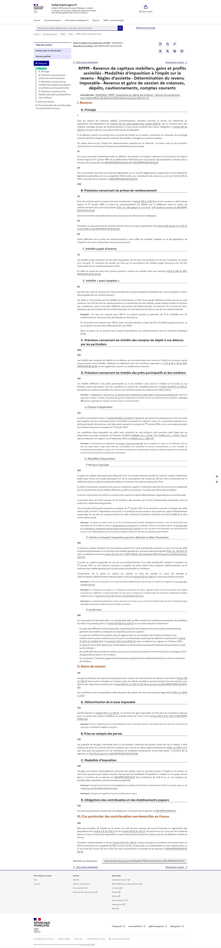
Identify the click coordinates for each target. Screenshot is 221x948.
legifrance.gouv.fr (157, 926)
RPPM (63, 34)
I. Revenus (42, 68)
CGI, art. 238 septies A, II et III (132, 207)
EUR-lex (115, 896)
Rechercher (120, 28)
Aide (35, 880)
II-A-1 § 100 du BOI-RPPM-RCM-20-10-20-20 (98, 228)
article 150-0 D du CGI (162, 716)
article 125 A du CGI (103, 596)
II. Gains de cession (45, 101)
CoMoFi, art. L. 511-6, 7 (143, 435)
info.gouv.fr (117, 926)
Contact (37, 884)
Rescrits (96, 20)
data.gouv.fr (175, 926)
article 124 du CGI (143, 201)
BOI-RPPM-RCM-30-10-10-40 (118, 162)
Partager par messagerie (181, 51)
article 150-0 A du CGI (125, 684)
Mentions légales (64, 939)
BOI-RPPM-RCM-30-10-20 (146, 162)
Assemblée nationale (119, 880)
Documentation (79, 888)
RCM (71, 34)
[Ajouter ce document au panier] (167, 44)
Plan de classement (52, 20)
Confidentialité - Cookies (96, 939)
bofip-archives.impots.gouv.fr (84, 892)
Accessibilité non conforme (44, 939)
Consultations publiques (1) (77, 20)
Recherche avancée (145, 27)
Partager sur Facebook (160, 51)
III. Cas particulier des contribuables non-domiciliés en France (53, 107)
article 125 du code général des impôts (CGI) (134, 123)
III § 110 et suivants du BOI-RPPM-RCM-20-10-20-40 (113, 753)
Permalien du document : (85, 860)
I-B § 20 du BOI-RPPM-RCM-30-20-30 (129, 596)
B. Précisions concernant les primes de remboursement (52, 77)
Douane (115, 892)
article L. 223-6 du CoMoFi (129, 443)
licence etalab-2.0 (85, 944)
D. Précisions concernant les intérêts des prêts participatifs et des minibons (55, 94)
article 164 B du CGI (133, 831)
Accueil (37, 20)
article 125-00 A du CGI (172, 386)
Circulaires (116, 888)
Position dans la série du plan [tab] (48, 50)
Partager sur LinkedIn (174, 51)
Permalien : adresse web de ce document (174, 44)
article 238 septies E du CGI (171, 225)
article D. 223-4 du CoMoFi (120, 641)
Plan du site (78, 939)
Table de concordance (81, 884)
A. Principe (44, 71)
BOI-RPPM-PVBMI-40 (165, 810)
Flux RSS (76, 880)
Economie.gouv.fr (118, 900)
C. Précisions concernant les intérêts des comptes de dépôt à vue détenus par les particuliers (55, 84)
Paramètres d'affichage (121, 939)
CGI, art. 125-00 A (176, 551)
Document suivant (175, 62)
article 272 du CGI (143, 576)
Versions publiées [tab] (43, 56)
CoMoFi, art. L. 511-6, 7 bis (171, 435)
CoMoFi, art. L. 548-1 (140, 438)
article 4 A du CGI (103, 831)
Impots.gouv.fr (117, 904)
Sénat (114, 908)
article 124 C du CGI (106, 712)
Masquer (43, 63)
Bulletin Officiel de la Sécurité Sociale (126, 884)
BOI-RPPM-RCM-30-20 (108, 788)
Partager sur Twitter (167, 51)
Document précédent (87, 62)
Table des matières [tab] (44, 45)
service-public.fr (135, 926)
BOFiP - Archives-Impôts (113, 20)
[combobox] (77, 28)
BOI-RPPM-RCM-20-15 (124, 777)
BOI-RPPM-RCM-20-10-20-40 (123, 178)
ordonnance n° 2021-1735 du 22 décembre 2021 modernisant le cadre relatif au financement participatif (133, 395)
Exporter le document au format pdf (160, 44)
